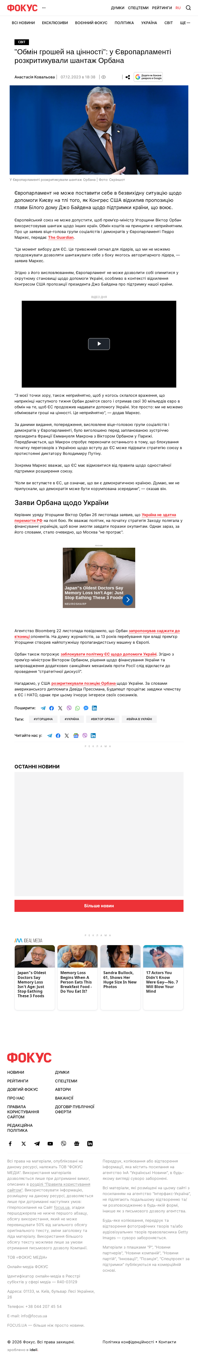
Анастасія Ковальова (34, 77)
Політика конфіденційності (128, 1341)
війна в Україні (140, 719)
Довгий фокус (22, 1089)
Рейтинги (162, 8)
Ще (183, 22)
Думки (117, 8)
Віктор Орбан (103, 719)
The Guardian (61, 237)
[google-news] (76, 1143)
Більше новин (99, 905)
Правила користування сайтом (23, 1111)
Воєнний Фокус (91, 22)
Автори (63, 1089)
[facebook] (10, 1143)
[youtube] (50, 1143)
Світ (168, 22)
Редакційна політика (20, 1128)
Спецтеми (138, 8)
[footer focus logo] (29, 1058)
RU (178, 8)
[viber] (63, 1143)
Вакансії (64, 1098)
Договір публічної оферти (74, 1109)
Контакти (167, 1341)
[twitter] (23, 1143)
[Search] (188, 8)
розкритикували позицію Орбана (84, 683)
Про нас (16, 1098)
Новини (15, 1072)
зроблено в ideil (22, 1350)
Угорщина (44, 719)
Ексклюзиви (55, 22)
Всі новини (23, 22)
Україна (149, 22)
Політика (124, 22)
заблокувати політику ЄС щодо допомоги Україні (108, 654)
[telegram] (36, 1143)
